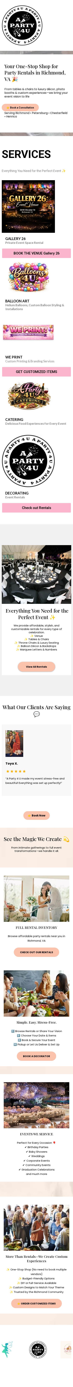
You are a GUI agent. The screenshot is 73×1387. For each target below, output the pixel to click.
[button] (69, 25)
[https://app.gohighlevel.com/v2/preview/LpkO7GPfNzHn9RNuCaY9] (22, 25)
